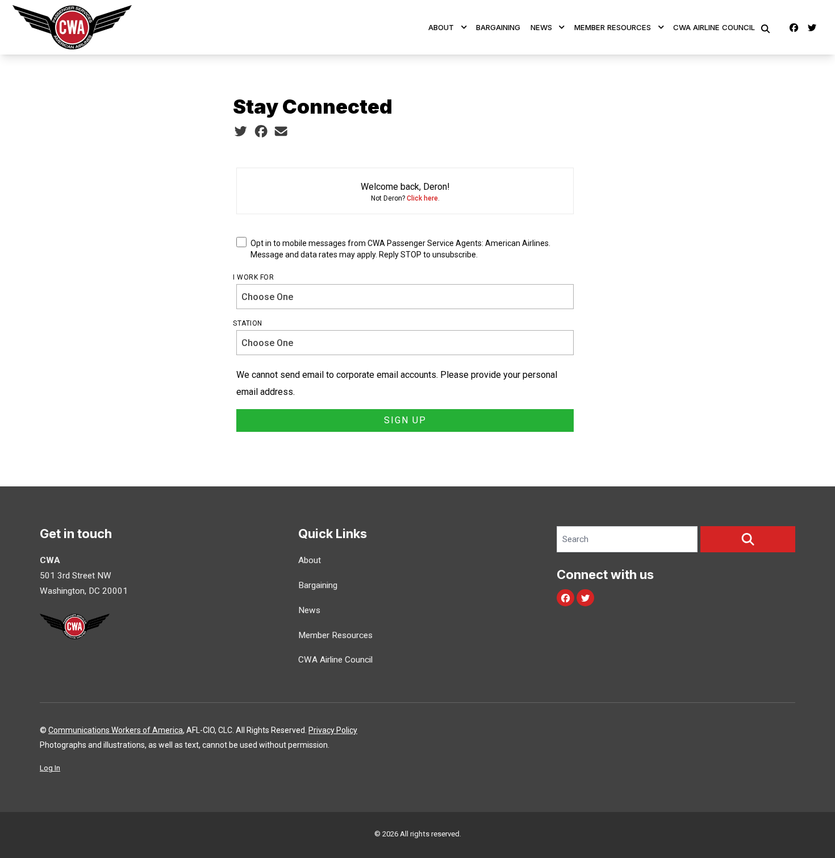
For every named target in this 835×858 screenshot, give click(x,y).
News (541, 27)
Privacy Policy (332, 730)
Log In (50, 768)
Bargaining (498, 27)
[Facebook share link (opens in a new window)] (261, 131)
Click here (422, 198)
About (441, 27)
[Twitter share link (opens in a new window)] (240, 131)
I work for (253, 277)
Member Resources (612, 27)
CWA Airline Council (714, 27)
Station (247, 323)
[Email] (281, 131)
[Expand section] (464, 27)
